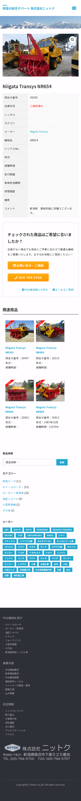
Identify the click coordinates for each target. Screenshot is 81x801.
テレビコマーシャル (15, 730)
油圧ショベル (10, 499)
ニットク (9, 558)
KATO (29, 529)
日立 (68, 569)
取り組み (9, 714)
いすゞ (62, 535)
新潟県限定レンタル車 (16, 652)
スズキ (32, 546)
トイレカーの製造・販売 (17, 685)
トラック (9, 636)
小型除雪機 (9, 504)
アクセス (9, 734)
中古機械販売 (12, 669)
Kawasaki (42, 529)
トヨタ (21, 552)
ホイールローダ (13, 624)
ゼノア (43, 546)
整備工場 (9, 689)
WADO (50, 535)
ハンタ (21, 558)
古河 (56, 564)
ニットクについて (14, 710)
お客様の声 (11, 718)
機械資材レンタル (14, 681)
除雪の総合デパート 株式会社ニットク (29, 8)
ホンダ (43, 558)
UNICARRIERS (34, 535)
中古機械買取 (12, 677)
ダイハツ (71, 546)
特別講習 (9, 722)
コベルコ (9, 546)
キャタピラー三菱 (65, 541)
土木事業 (9, 693)
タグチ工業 (57, 546)
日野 (7, 575)
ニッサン (61, 552)
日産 (59, 569)
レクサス (22, 564)
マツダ (55, 558)
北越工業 (44, 564)
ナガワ (49, 552)
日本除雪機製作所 (43, 569)
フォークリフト (13, 640)
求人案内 (9, 726)
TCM (20, 535)
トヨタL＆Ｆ (35, 552)
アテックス (10, 541)
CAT (7, 529)
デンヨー (9, 552)
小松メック (10, 569)
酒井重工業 (19, 575)
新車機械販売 (12, 673)
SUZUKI (8, 535)
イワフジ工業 (26, 541)
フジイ (32, 558)
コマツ (21, 546)
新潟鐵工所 (25, 569)
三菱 (33, 564)
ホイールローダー (13, 487)
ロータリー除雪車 (13, 493)
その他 (7, 510)
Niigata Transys (39, 131)
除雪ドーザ (9, 481)
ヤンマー (67, 558)
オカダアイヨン (44, 541)
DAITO (17, 529)
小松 (65, 564)
